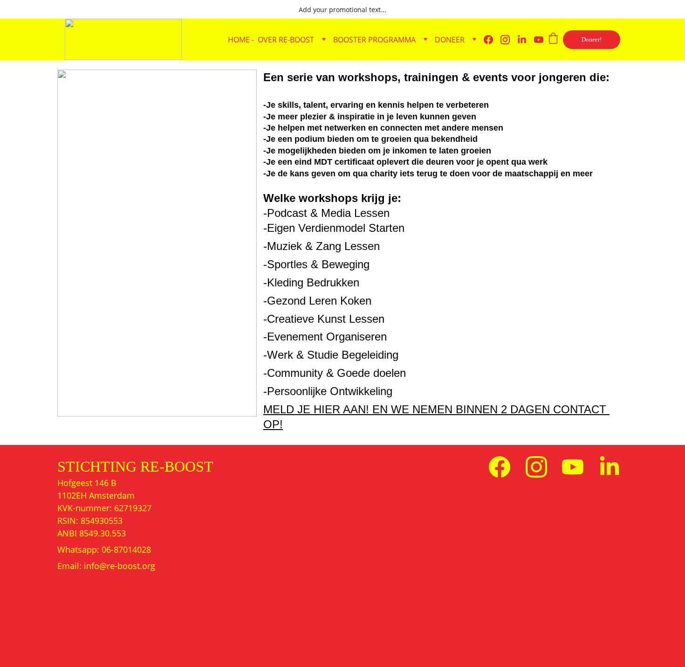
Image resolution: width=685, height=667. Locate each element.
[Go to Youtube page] (538, 39)
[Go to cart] (553, 39)
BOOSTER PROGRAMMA (374, 40)
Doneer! (592, 39)
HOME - (241, 40)
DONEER (450, 40)
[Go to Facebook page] (492, 39)
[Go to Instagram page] (508, 39)
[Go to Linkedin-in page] (525, 39)
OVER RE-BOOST (286, 40)
